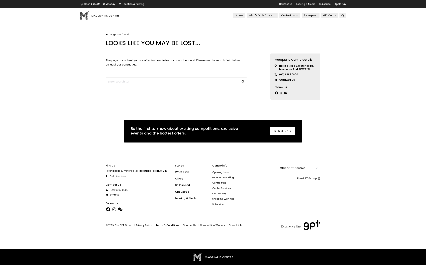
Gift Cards (182, 191)
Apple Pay (340, 4)
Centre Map (219, 182)
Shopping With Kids (223, 198)
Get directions (118, 176)
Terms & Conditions (167, 225)
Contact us (285, 4)
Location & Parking (223, 177)
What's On (182, 172)
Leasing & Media (305, 4)
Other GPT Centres (292, 168)
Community (219, 193)
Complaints (235, 225)
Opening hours (220, 172)
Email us (114, 194)
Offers (179, 178)
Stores (179, 165)
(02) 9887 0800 (288, 74)
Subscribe (325, 4)
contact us (129, 64)
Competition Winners (212, 225)
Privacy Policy (144, 225)
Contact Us (189, 225)
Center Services (221, 188)
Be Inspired (182, 185)
